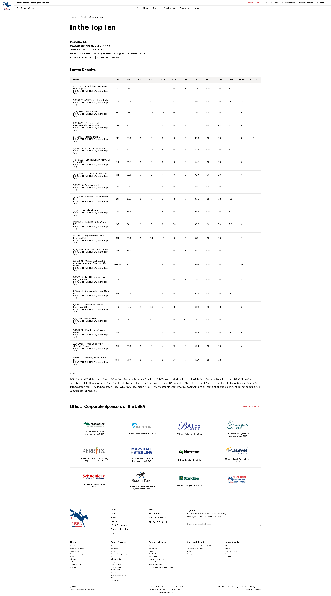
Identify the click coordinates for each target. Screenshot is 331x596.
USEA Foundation (288, 2)
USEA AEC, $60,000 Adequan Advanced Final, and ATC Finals (90, 263)
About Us (73, 546)
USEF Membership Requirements (161, 567)
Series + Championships (119, 554)
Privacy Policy (90, 589)
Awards (113, 572)
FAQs (151, 510)
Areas (72, 556)
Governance (74, 551)
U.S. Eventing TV (231, 551)
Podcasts (228, 554)
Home (73, 17)
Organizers (115, 580)
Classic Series (116, 564)
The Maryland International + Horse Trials (86, 124)
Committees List (76, 564)
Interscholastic (116, 570)
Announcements (157, 518)
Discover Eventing (306, 2)
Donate (250, 2)
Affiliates (73, 559)
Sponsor (73, 567)
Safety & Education (196, 542)
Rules (113, 551)
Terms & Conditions (77, 589)
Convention (153, 546)
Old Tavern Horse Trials (96, 100)
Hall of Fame (74, 562)
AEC (112, 556)
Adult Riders (153, 554)
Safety (189, 554)
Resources (154, 514)
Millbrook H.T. (92, 112)
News (227, 546)
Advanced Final (116, 559)
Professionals (153, 548)
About (73, 542)
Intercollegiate (116, 567)
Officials (190, 551)
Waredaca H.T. (91, 319)
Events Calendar (119, 542)
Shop (266, 2)
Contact (274, 2)
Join (258, 2)
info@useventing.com (165, 592)
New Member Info (155, 564)
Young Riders (154, 556)
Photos (227, 548)
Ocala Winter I (91, 210)
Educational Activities (195, 548)
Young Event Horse (117, 562)
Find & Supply (256, 589)
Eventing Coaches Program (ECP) (199, 546)
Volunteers (114, 578)
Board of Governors (77, 548)
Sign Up (191, 510)
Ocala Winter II (92, 185)
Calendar (114, 546)
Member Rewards (155, 562)
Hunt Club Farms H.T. (95, 148)
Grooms (152, 551)
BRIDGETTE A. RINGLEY (84, 91)
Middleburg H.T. (92, 137)
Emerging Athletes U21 (157, 559)
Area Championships (118, 575)
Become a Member (158, 542)
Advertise (228, 556)
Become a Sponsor (251, 407)
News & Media (232, 542)
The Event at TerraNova (96, 174)
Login (321, 2)
